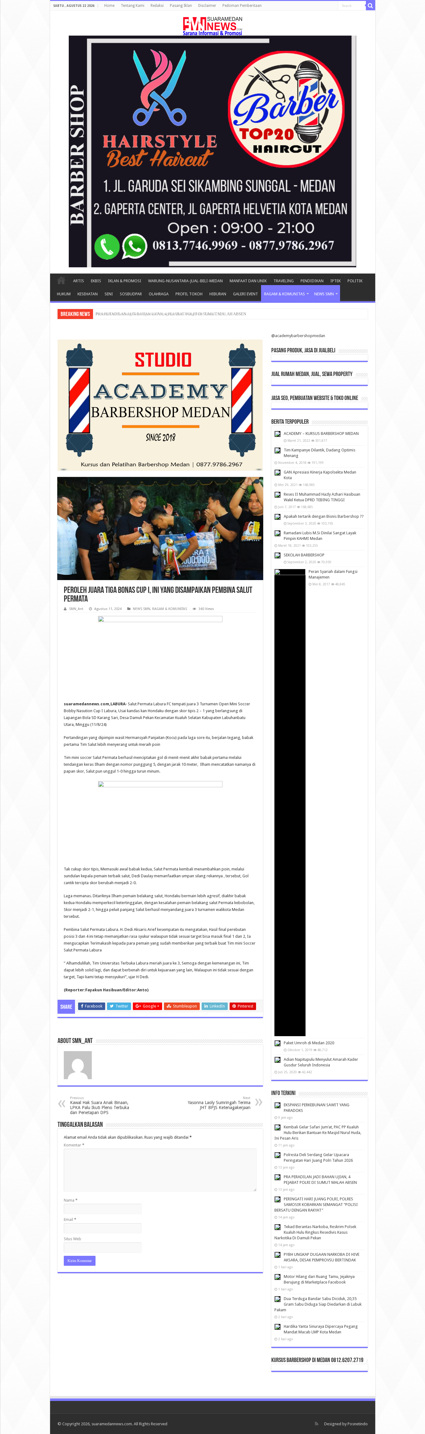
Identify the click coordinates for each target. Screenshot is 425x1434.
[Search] (370, 5)
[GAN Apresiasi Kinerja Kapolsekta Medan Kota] (277, 472)
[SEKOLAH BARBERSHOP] (277, 555)
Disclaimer (207, 5)
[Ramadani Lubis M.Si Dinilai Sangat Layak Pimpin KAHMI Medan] (277, 533)
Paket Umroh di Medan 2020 (309, 1043)
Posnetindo (358, 1424)
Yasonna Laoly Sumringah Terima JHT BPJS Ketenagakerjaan (219, 1103)
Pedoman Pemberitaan (242, 5)
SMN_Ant (76, 609)
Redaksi (157, 5)
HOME (61, 280)
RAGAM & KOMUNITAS (284, 294)
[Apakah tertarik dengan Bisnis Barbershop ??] (277, 517)
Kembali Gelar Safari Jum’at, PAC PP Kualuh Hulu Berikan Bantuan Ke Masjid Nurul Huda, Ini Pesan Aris (317, 1133)
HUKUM (64, 294)
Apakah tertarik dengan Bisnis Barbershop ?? (324, 516)
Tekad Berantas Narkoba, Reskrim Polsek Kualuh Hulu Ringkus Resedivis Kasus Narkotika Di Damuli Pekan (315, 1232)
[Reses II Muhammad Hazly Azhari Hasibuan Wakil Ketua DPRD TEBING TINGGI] (277, 495)
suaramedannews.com (111, 1424)
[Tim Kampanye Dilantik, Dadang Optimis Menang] (277, 450)
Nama (70, 1200)
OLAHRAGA (159, 294)
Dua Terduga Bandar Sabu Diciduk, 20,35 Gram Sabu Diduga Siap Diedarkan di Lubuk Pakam (318, 1304)
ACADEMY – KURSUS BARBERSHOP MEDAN (321, 433)
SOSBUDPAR (131, 294)
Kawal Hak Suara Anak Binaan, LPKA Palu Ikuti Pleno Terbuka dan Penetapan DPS (99, 1105)
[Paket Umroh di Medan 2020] (277, 1043)
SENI (109, 294)
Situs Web (72, 1238)
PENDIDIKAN (312, 281)
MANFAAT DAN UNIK (248, 281)
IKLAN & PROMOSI (124, 281)
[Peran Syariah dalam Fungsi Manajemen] (290, 802)
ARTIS (78, 281)
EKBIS (96, 281)
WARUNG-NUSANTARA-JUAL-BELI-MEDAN (185, 281)
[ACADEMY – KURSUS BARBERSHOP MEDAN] (277, 434)
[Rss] (316, 1423)
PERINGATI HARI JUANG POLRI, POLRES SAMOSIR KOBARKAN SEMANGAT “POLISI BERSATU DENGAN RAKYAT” (316, 1204)
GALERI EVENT (245, 294)
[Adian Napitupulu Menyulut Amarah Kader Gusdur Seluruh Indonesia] (277, 1060)
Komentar (74, 1145)
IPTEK (335, 281)
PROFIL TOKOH (189, 294)
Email (70, 1219)
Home (109, 5)
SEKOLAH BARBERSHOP (304, 555)
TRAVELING (283, 281)
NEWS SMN (324, 294)
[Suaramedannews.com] (212, 24)
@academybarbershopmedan (298, 335)
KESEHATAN (87, 294)
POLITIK (355, 281)
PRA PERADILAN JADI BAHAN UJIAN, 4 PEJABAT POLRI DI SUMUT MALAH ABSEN (171, 314)
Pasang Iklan (181, 5)
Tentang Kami (132, 5)
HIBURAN (217, 294)
